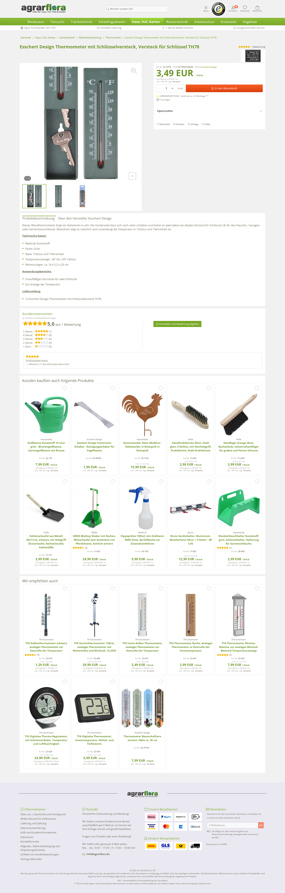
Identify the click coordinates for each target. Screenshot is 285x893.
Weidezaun (35, 22)
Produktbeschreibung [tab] (38, 218)
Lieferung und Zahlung (33, 823)
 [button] (132, 176)
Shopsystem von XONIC (216, 844)
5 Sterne (27, 331)
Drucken (180, 124)
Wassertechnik (177, 22)
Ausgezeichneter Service (251, 27)
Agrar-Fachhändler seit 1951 (40, 27)
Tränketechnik (81, 22)
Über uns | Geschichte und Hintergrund (42, 814)
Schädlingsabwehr (112, 22)
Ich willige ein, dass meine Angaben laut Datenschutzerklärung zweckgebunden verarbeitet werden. (235, 834)
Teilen (207, 124)
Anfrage (194, 124)
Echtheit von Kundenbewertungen (40, 318)
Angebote (250, 22)
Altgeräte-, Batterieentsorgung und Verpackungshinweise (40, 848)
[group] (80, 124)
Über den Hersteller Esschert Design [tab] (85, 218)
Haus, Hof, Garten (146, 22)
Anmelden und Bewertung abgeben (179, 324)
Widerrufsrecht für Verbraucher (38, 818)
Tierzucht (57, 22)
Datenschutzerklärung (32, 828)
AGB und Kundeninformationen (38, 832)
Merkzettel (164, 124)
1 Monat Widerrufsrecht (179, 27)
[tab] (39, 218)
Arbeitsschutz (204, 22)
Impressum (26, 837)
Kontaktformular (29, 841)
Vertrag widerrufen (31, 859)
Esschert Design (209, 67)
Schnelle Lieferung (111, 27)
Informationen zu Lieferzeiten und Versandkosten (135, 883)
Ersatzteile (228, 22)
